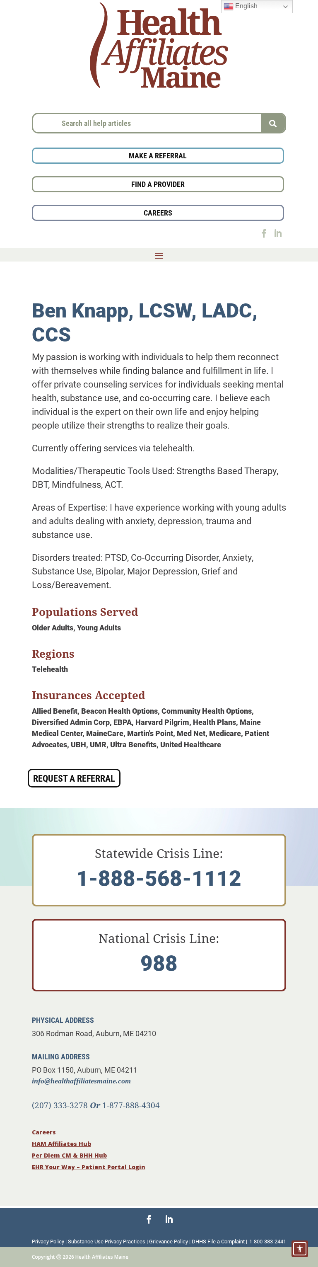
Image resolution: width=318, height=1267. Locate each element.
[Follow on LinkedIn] (278, 233)
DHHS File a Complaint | (219, 1241)
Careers (44, 1132)
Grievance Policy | (170, 1241)
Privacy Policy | (50, 1241)
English (246, 6)
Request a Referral (74, 778)
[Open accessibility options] (300, 1248)
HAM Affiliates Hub (61, 1144)
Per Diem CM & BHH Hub (69, 1155)
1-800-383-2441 (267, 1241)
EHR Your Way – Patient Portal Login (88, 1167)
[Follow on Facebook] (264, 233)
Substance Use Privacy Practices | (108, 1241)
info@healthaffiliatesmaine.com (81, 1081)
